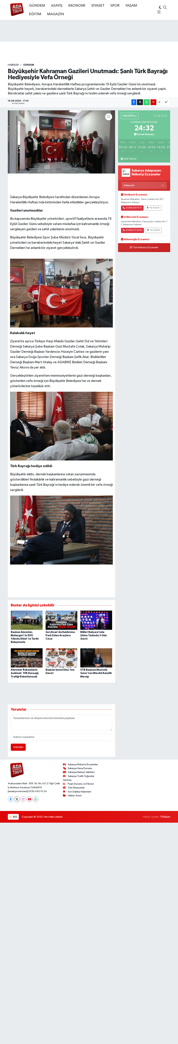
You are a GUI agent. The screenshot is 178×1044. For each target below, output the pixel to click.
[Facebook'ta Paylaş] (133, 102)
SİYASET (97, 6)
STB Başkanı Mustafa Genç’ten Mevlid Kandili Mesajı (96, 673)
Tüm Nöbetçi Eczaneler (146, 247)
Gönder (18, 747)
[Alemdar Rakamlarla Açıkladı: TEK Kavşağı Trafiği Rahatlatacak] (27, 657)
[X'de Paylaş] (140, 102)
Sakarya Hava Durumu (80, 768)
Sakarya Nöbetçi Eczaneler (83, 764)
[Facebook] (11, 799)
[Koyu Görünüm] (160, 8)
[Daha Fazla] (153, 102)
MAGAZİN (55, 14)
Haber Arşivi (75, 795)
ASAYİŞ (56, 6)
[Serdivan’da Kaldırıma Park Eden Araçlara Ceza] (61, 620)
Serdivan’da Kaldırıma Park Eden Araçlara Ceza (60, 635)
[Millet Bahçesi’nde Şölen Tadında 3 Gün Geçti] (96, 620)
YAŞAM (131, 6)
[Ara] (165, 8)
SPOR (114, 6)
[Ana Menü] (159, 12)
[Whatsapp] (36, 799)
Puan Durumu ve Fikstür (81, 784)
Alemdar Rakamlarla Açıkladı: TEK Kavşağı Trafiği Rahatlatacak (25, 673)
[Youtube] (29, 799)
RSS (15, 817)
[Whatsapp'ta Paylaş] (147, 102)
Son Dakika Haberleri (79, 791)
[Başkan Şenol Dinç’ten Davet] (61, 657)
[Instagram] (23, 799)
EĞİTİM (35, 14)
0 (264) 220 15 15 (134, 208)
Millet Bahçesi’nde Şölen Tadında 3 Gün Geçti (93, 635)
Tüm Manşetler (76, 787)
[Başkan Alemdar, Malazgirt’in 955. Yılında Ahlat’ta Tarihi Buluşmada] (27, 620)
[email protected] (18, 791)
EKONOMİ (76, 6)
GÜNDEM (37, 6)
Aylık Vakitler (130, 159)
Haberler (13, 65)
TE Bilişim (165, 817)
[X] (17, 799)
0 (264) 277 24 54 (134, 230)
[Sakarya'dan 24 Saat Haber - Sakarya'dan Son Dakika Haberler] (17, 10)
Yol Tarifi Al (154, 208)
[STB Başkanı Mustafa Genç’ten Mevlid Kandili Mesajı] (96, 657)
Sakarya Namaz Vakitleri (81, 772)
